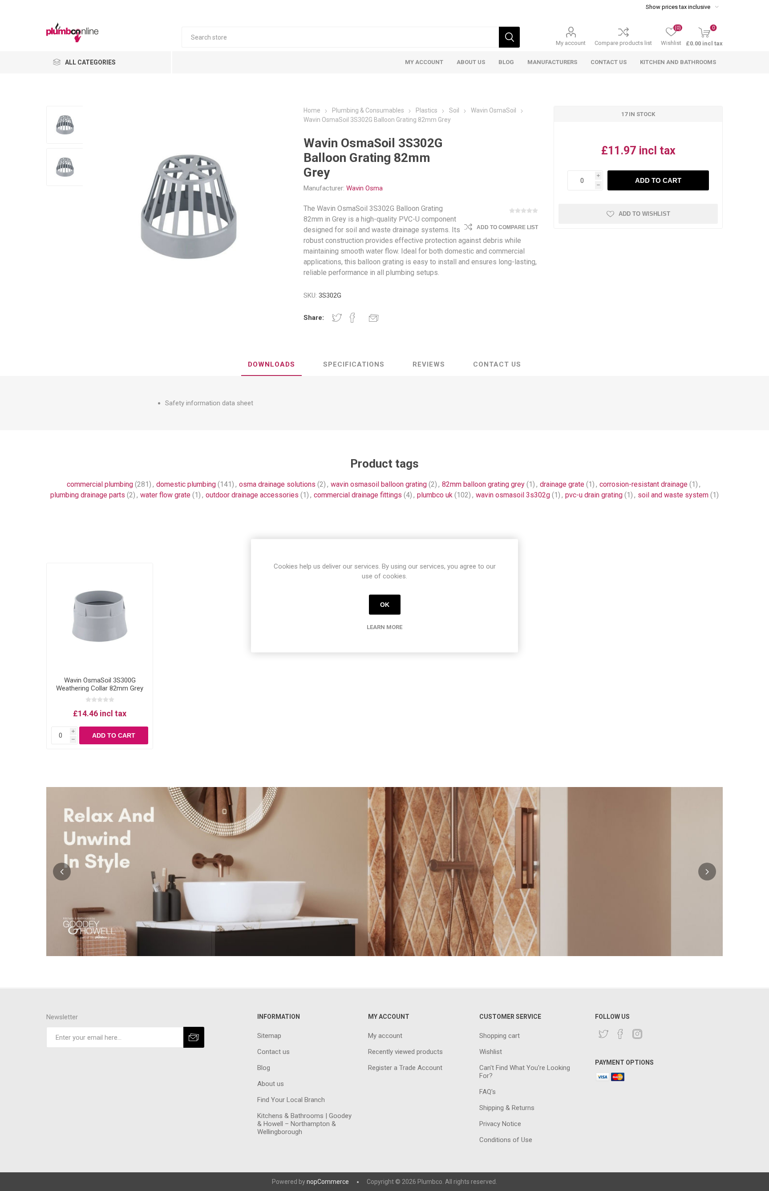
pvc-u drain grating (594, 495)
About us (270, 1084)
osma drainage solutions (277, 484)
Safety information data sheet (209, 403)
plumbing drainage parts (87, 495)
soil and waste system (673, 495)
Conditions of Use (505, 1140)
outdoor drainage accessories (252, 495)
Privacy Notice (500, 1124)
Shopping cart (499, 1036)
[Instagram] (637, 1034)
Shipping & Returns (506, 1108)
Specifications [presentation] (353, 364)
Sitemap (269, 1036)
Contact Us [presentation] (497, 364)
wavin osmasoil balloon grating (379, 484)
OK (384, 604)
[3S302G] (65, 125)
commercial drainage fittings (358, 495)
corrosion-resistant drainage (643, 484)
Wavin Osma (364, 188)
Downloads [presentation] (271, 364)
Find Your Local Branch (291, 1100)
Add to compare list (507, 227)
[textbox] (340, 37)
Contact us (273, 1052)
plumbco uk (435, 495)
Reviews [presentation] (429, 364)
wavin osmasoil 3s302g (513, 495)
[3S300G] (100, 616)
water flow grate (165, 495)
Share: (314, 318)
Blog (263, 1068)
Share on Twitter (337, 318)
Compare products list (623, 43)
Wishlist (490, 1052)
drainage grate (562, 484)
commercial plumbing (100, 484)
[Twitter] (603, 1034)
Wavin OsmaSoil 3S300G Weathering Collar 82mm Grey (99, 684)
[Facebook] (620, 1034)
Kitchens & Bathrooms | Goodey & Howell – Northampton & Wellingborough (304, 1124)
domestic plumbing (186, 484)
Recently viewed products (405, 1052)
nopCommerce (328, 1181)
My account (571, 43)
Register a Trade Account (405, 1068)
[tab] (271, 365)
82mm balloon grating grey (483, 484)
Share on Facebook (352, 318)
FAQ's (487, 1092)
